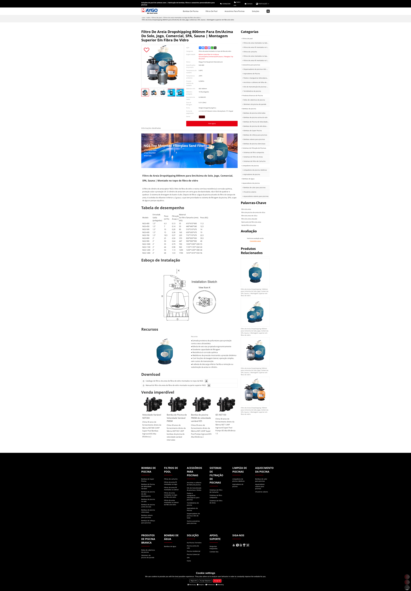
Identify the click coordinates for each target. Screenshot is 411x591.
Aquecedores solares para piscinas (260, 486)
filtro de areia (246, 209)
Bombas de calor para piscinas (261, 480)
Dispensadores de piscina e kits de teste (193, 516)
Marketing (220, 584)
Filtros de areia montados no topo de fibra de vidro (181, 18)
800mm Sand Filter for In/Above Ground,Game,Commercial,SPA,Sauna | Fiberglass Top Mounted (216, 56)
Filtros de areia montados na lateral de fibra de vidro (171, 502)
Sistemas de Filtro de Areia (216, 502)
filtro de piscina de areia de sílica (253, 212)
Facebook (241, 545)
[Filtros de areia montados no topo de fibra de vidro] (202, 117)
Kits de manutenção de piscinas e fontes (194, 489)
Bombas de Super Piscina (147, 480)
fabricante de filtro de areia (251, 222)
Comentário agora (255, 241)
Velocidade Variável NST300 (151, 416)
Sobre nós (237, 3)
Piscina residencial (193, 551)
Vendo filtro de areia (248, 225)
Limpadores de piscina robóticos (238, 480)
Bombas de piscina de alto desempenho (148, 494)
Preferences (211, 584)
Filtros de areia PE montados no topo (170, 483)
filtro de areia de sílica (249, 216)
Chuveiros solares (261, 492)
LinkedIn (244, 545)
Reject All (194, 581)
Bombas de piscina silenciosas (148, 511)
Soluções (255, 11)
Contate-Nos (214, 552)
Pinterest (247, 545)
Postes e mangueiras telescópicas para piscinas (193, 496)
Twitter (237, 545)
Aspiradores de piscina (237, 485)
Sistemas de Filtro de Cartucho (216, 491)
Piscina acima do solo (193, 547)
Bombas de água (170, 546)
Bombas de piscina (190, 11)
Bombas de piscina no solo (148, 500)
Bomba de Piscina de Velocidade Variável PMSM (177, 417)
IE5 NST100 (220, 414)
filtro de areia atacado (249, 219)
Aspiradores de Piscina (192, 509)
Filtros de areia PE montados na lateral (171, 488)
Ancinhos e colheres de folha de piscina (194, 484)
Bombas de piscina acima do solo (148, 506)
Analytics (201, 584)
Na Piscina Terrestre (194, 543)
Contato (249, 4)
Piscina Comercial (193, 554)
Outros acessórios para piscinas (193, 522)
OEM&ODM (226, 4)
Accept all (217, 581)
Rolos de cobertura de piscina (148, 551)
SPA (188, 558)
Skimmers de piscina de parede (147, 556)
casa (143, 18)
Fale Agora (212, 123)
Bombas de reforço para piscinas (148, 522)
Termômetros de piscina (193, 504)
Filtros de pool (211, 11)
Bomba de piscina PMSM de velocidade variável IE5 (201, 417)
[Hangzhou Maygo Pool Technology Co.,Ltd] (149, 11)
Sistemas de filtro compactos (216, 496)
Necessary (192, 584)
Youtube (233, 545)
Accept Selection (205, 581)
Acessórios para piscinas (235, 11)
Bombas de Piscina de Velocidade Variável (148, 486)
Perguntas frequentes (213, 547)
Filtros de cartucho (170, 479)
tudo (148, 18)
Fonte (189, 561)
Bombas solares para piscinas (147, 516)
